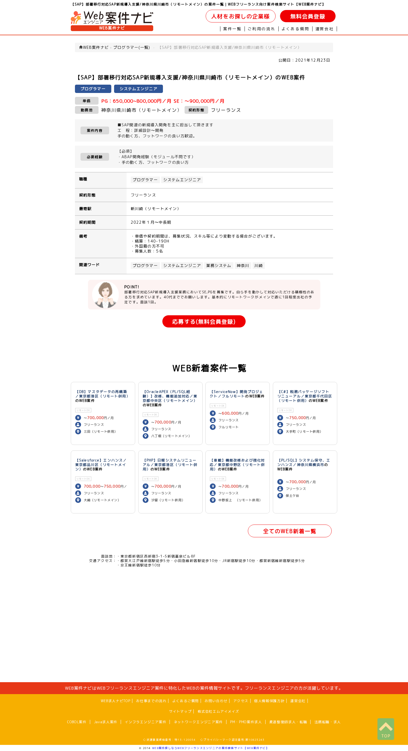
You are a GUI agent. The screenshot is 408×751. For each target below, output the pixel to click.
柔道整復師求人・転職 (288, 722)
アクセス (240, 701)
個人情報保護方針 (269, 701)
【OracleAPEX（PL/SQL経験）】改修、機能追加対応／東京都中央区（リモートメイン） (170, 396)
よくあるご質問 (185, 701)
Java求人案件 (105, 722)
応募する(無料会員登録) (203, 321)
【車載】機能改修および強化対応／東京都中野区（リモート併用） (237, 464)
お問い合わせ (216, 701)
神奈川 (243, 265)
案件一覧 (232, 28)
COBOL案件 (76, 722)
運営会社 (324, 28)
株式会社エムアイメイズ (218, 711)
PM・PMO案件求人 (246, 722)
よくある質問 (295, 28)
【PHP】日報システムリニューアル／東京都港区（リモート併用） (170, 464)
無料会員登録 (308, 16)
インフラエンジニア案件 (145, 722)
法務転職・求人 (327, 722)
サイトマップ (180, 711)
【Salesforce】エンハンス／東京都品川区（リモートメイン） (101, 464)
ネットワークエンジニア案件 (198, 722)
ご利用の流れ (262, 28)
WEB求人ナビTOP (115, 701)
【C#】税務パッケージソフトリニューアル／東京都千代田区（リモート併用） (304, 396)
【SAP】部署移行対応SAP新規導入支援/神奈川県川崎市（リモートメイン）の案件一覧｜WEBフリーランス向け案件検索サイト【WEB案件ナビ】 (198, 4)
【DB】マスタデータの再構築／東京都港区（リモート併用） (102, 393)
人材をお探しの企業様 (240, 16)
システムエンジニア (182, 179)
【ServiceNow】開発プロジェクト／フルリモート (236, 393)
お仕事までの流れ (151, 701)
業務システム (218, 265)
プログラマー (145, 179)
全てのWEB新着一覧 (289, 531)
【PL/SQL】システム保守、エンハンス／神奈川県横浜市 (303, 462)
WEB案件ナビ (112, 28)
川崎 (259, 265)
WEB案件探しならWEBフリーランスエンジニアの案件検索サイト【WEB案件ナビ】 (210, 748)
